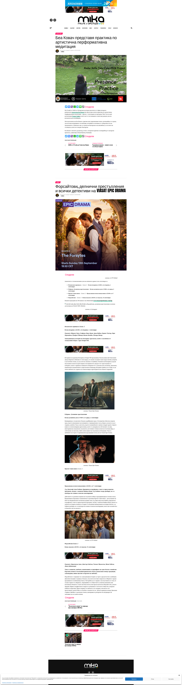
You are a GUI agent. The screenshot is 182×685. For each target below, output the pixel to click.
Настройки (171, 679)
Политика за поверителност (18, 682)
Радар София (76, 116)
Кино (90, 28)
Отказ (152, 679)
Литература (84, 28)
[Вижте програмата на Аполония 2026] (91, 6)
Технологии (103, 28)
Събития (72, 28)
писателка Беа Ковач (78, 112)
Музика (66, 28)
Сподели (89, 107)
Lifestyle (96, 28)
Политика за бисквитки (7, 682)
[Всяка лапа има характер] (91, 12)
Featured (80, 601)
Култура (78, 28)
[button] (179, 675)
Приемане (134, 679)
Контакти (115, 28)
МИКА (62, 51)
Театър (109, 28)
